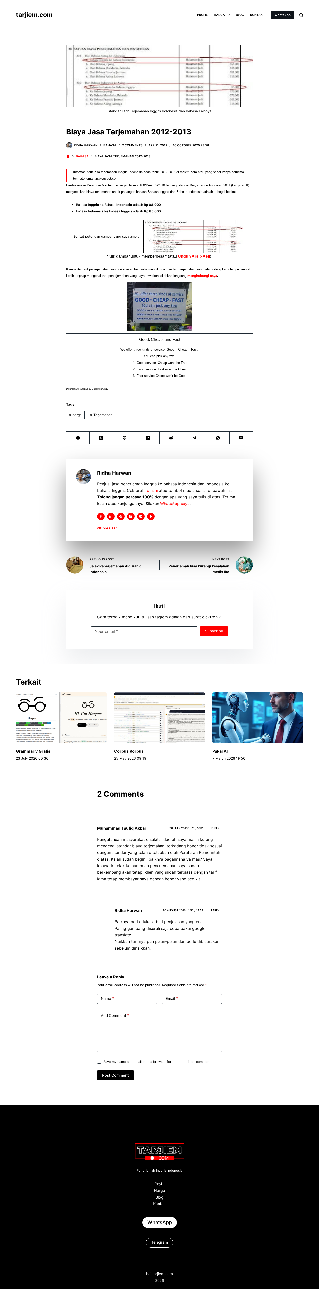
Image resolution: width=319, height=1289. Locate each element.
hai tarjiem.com (159, 1273)
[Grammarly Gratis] (61, 717)
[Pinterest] (124, 438)
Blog (240, 15)
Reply (215, 828)
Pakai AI (220, 751)
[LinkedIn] (148, 438)
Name (107, 998)
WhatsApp (282, 15)
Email (172, 998)
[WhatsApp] (218, 438)
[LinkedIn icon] (111, 516)
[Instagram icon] (141, 516)
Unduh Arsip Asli (194, 256)
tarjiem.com (34, 14)
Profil (202, 15)
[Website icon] (121, 516)
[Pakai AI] (257, 717)
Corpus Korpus (129, 751)
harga (75, 415)
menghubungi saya (202, 276)
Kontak (256, 15)
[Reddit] (171, 438)
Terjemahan (101, 415)
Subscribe (214, 631)
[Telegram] (194, 438)
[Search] (301, 15)
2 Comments (132, 145)
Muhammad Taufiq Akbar (121, 828)
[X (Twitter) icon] (131, 516)
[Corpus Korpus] (159, 717)
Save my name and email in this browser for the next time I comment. (157, 1062)
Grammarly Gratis (33, 751)
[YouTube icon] (151, 516)
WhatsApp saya (175, 503)
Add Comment (115, 1015)
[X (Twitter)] (101, 438)
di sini (152, 490)
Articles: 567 (107, 527)
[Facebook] (78, 438)
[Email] (241, 438)
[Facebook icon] (101, 516)
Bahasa (109, 145)
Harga (219, 15)
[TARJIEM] (68, 156)
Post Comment (115, 1075)
